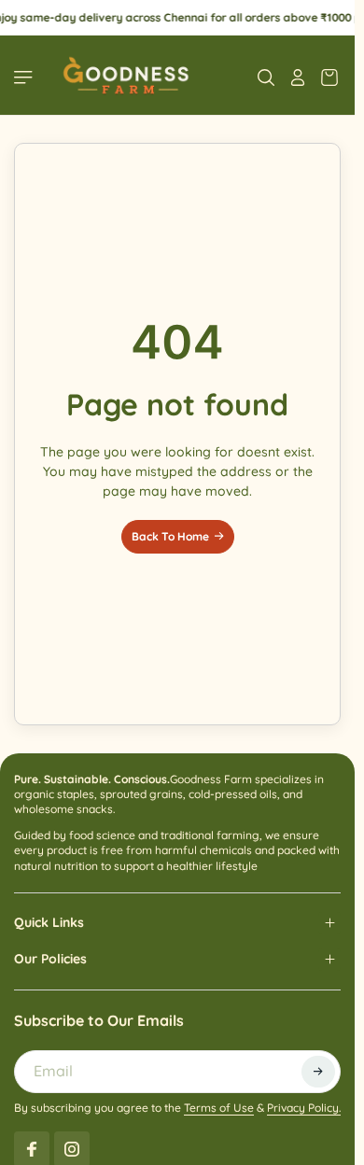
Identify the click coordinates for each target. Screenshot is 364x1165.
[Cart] (329, 77)
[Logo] (125, 77)
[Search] (266, 77)
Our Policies (50, 958)
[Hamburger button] (25, 77)
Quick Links (49, 922)
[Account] (298, 77)
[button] (318, 1072)
